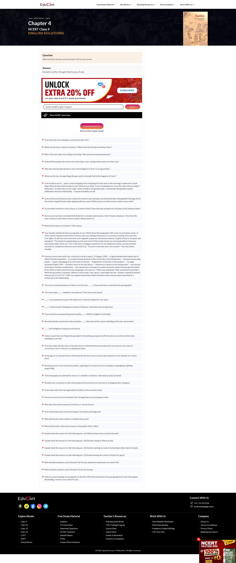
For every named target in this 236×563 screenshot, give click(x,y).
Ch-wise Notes (66, 525)
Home (30, 18)
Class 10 (24, 525)
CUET (23, 535)
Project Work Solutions (70, 542)
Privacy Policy (207, 528)
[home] (47, 4)
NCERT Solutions (39, 18)
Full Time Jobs (158, 532)
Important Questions (69, 528)
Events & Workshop (114, 535)
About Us (205, 521)
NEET (23, 538)
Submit (132, 107)
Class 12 (24, 532)
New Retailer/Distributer (163, 521)
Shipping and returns (209, 532)
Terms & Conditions (209, 525)
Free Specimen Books (115, 521)
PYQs (62, 538)
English (48, 18)
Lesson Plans (111, 528)
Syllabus (63, 521)
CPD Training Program (115, 525)
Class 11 (24, 528)
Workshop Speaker (160, 525)
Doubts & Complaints (115, 538)
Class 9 (24, 521)
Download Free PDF (91, 126)
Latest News (111, 532)
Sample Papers (66, 535)
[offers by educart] (217, 551)
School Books (26, 542)
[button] (106, 4)
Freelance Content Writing (163, 528)
